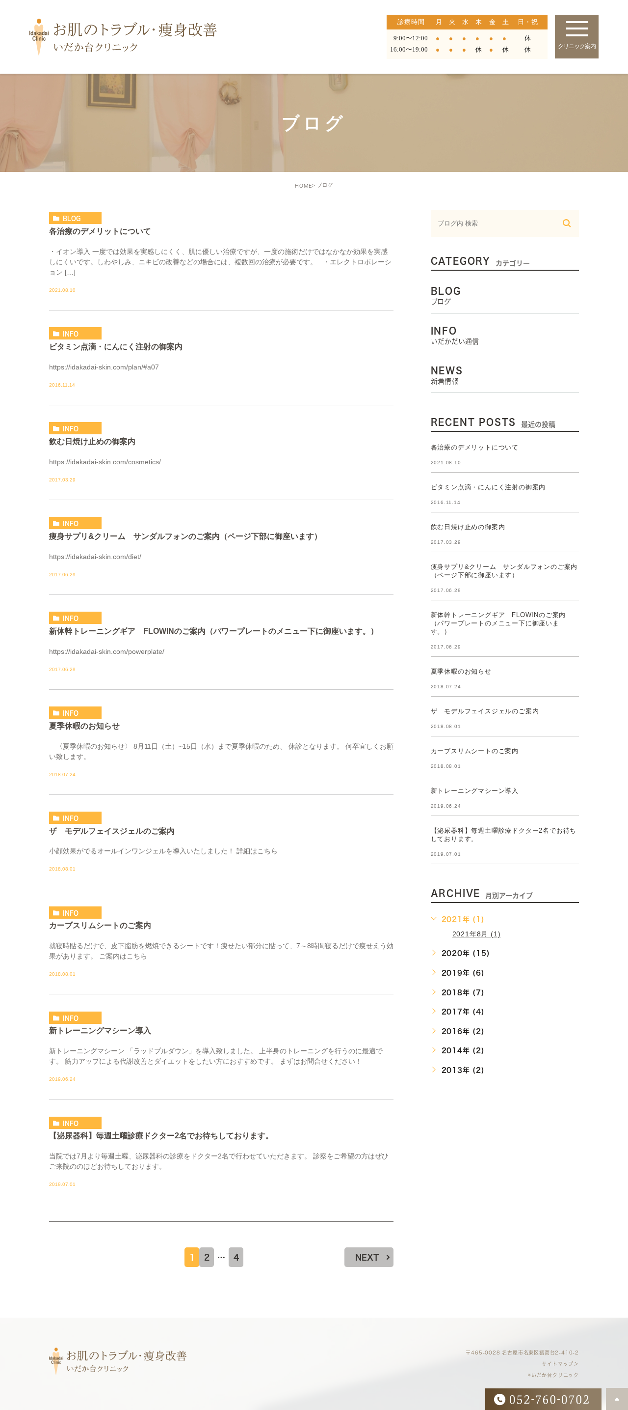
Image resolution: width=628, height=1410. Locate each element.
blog (71, 218)
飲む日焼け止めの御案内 (92, 441)
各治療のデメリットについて (100, 230)
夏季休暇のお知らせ (84, 725)
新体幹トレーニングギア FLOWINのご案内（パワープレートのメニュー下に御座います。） (213, 630)
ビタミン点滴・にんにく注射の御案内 (116, 346)
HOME (303, 185)
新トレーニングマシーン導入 (100, 1030)
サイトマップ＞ (560, 1364)
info (70, 334)
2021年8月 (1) (476, 934)
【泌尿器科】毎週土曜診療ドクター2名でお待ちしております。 (161, 1135)
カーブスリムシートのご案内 (100, 925)
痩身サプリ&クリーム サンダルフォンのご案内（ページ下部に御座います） (185, 536)
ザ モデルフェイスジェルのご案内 (112, 830)
